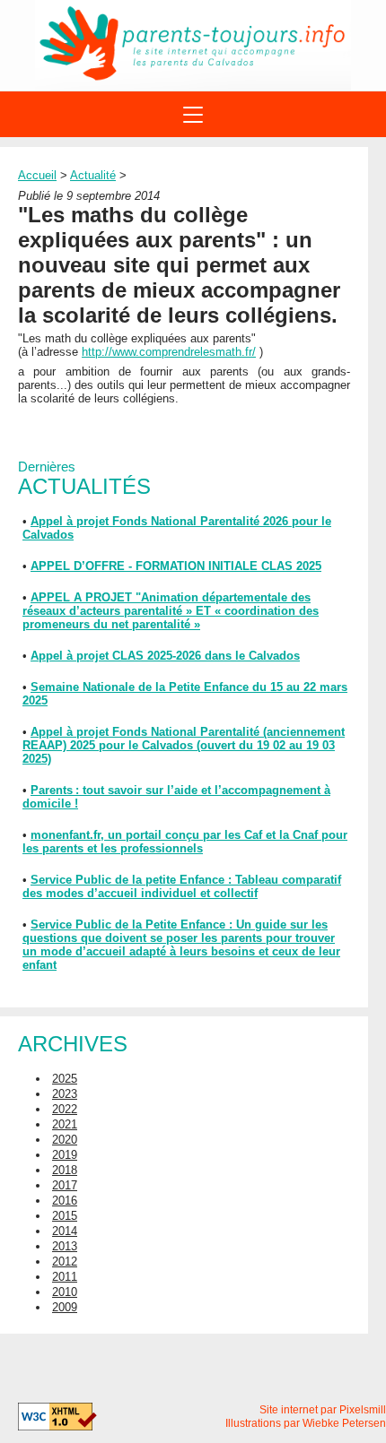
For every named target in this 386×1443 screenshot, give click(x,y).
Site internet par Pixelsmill (322, 1410)
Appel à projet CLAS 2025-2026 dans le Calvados (165, 655)
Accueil (37, 175)
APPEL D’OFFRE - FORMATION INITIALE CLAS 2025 (176, 566)
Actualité (93, 175)
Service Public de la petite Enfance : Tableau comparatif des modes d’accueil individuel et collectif (181, 886)
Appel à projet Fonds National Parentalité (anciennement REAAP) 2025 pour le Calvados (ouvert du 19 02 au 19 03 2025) (183, 745)
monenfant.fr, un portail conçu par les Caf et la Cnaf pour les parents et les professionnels (184, 841)
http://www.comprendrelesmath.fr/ (169, 352)
